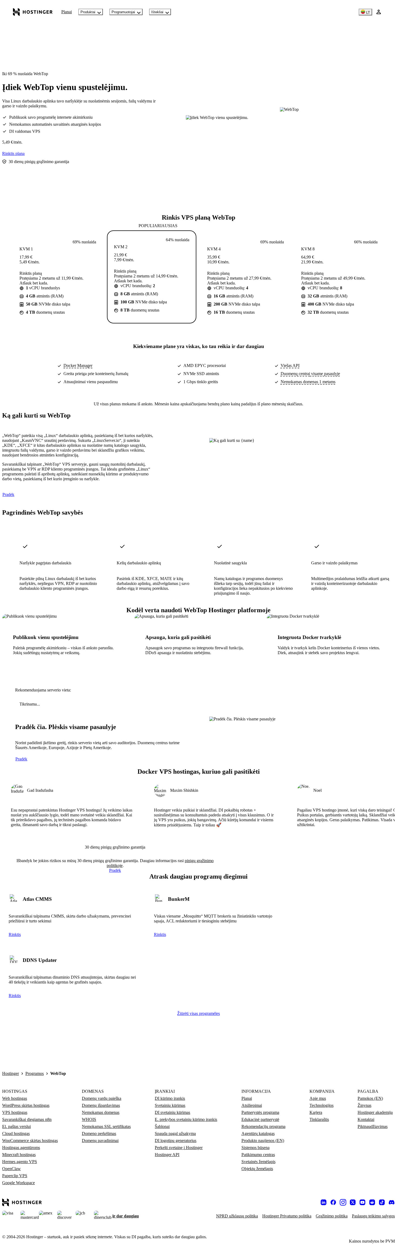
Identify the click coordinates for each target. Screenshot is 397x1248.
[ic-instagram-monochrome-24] (343, 1202)
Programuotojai (123, 12)
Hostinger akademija (375, 1112)
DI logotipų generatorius (175, 1140)
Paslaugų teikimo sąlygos (373, 1216)
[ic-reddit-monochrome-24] (372, 1202)
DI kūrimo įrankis (170, 1098)
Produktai (87, 12)
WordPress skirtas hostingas (25, 1105)
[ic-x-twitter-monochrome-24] (352, 1202)
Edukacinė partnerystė (260, 1119)
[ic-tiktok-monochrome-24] (382, 1202)
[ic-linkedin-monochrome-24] (323, 1202)
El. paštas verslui (16, 1126)
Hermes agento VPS (19, 1161)
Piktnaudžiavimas (373, 1126)
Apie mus (317, 1098)
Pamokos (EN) (370, 1098)
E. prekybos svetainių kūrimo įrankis (186, 1119)
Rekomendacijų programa (263, 1126)
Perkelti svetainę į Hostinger (179, 1147)
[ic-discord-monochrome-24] (391, 1202)
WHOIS (89, 1119)
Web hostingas (14, 1098)
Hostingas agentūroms (21, 1147)
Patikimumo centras (258, 1154)
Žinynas (364, 1105)
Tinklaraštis (319, 1119)
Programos (34, 1073)
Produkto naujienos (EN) (262, 1140)
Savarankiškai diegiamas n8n (27, 1119)
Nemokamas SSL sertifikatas (106, 1126)
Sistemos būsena (255, 1147)
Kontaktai (366, 1119)
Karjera (315, 1112)
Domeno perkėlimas (99, 1133)
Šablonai (162, 1126)
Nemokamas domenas (100, 1112)
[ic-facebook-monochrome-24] (333, 1202)
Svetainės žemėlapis (258, 1161)
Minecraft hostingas (19, 1154)
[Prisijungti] (378, 11)
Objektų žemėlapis (257, 1168)
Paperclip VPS (14, 1175)
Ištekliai (157, 12)
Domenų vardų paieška (101, 1098)
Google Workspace (18, 1182)
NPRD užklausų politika (237, 1216)
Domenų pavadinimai (100, 1140)
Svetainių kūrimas (170, 1105)
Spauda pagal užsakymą (175, 1133)
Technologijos (321, 1105)
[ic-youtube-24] (362, 1202)
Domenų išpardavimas (101, 1105)
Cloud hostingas (16, 1133)
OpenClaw (11, 1168)
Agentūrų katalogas (258, 1133)
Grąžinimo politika (332, 1216)
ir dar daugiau (125, 1216)
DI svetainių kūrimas (172, 1112)
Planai (66, 11)
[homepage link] (33, 12)
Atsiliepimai (251, 1105)
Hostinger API (167, 1154)
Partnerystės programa (260, 1112)
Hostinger (10, 1073)
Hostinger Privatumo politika (286, 1216)
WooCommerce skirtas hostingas (30, 1140)
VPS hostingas (14, 1112)
